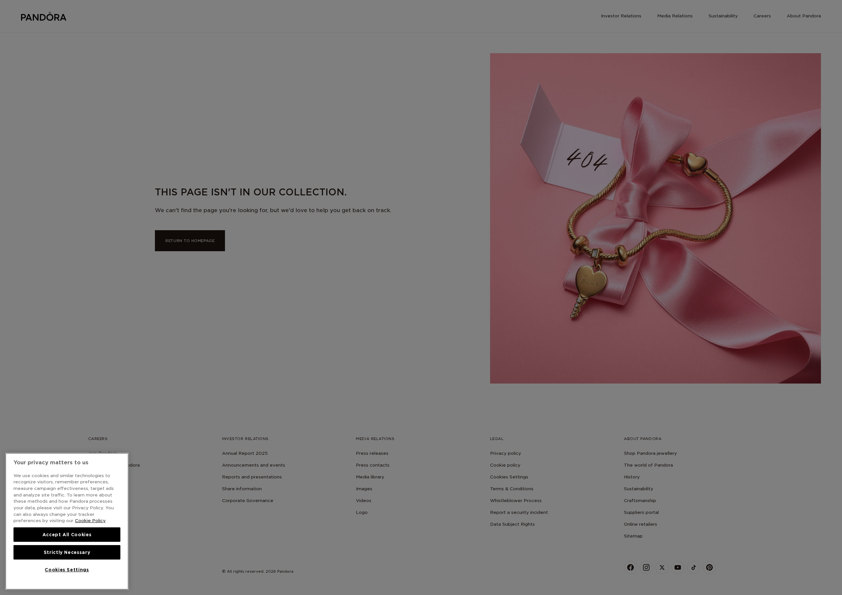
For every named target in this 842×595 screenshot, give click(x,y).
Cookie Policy (90, 520)
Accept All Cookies (67, 534)
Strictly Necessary (67, 552)
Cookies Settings (67, 569)
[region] (67, 521)
